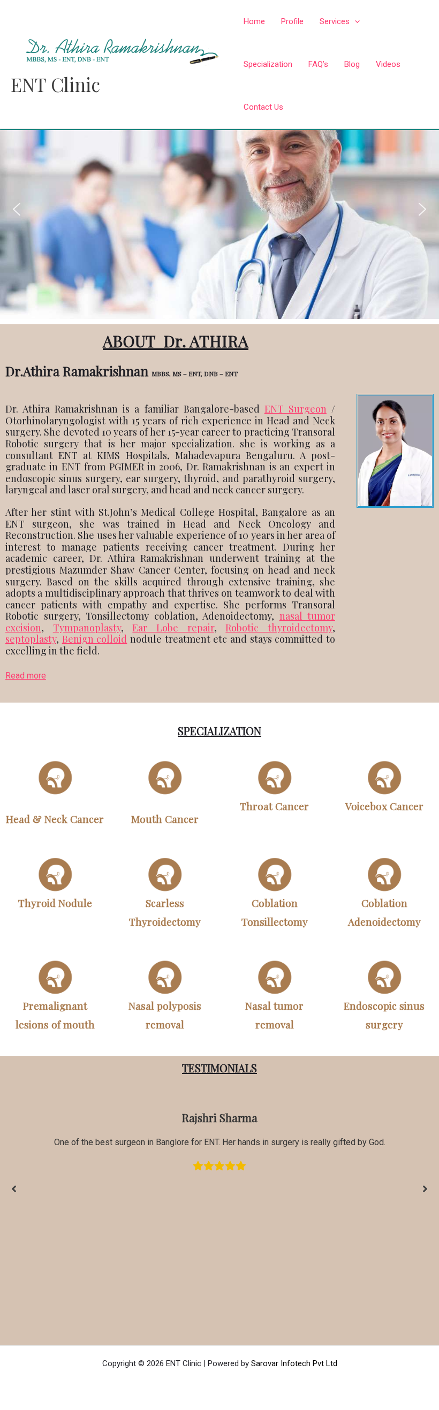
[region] (219, 209)
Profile (292, 21)
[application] (355, 21)
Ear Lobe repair (173, 627)
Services (335, 21)
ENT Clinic (55, 84)
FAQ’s (318, 64)
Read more (25, 675)
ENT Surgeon (295, 408)
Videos (388, 64)
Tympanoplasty (87, 627)
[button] (16, 209)
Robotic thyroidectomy (278, 627)
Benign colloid (94, 638)
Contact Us (263, 107)
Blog (352, 64)
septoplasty (30, 638)
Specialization (268, 64)
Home (254, 21)
